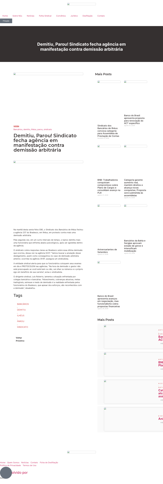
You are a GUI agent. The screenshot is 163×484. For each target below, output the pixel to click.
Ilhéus (33, 129)
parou (40, 129)
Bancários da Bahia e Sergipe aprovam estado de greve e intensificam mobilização (134, 245)
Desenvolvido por (14, 472)
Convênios (61, 16)
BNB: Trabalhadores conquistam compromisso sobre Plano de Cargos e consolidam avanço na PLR (108, 186)
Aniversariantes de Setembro (107, 250)
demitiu (26, 129)
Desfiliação (88, 16)
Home (5, 16)
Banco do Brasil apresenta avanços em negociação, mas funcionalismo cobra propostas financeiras (108, 301)
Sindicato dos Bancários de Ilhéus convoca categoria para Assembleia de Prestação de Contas (108, 130)
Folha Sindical (45, 16)
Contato (101, 16)
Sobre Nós (17, 16)
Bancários (17, 129)
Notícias (30, 16)
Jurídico (74, 16)
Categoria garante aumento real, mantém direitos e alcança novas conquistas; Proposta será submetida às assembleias (135, 188)
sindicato (48, 129)
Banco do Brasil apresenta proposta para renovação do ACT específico (134, 119)
